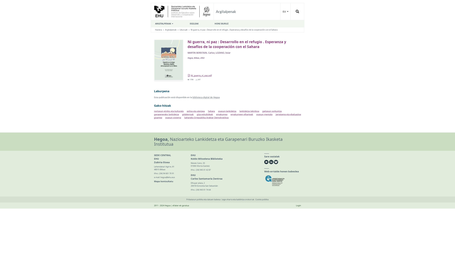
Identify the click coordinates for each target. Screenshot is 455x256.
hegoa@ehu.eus (167, 177)
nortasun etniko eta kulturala (169, 111)
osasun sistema (173, 117)
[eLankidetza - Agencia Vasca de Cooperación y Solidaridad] (282, 180)
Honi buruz (221, 23)
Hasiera (158, 29)
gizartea (158, 117)
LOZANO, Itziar (223, 52)
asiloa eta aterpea (196, 111)
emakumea (221, 114)
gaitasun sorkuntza (272, 111)
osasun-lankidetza (227, 111)
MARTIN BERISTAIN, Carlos (201, 52)
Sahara (211, 111)
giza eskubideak (205, 114)
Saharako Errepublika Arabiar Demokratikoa (206, 117)
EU (284, 11)
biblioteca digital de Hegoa (206, 97)
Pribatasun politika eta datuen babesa (203, 199)
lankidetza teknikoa (249, 111)
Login (298, 205)
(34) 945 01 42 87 (203, 170)
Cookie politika (262, 199)
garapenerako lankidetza (166, 114)
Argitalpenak (163, 23)
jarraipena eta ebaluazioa (288, 114)
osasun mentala (264, 114)
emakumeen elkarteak (242, 114)
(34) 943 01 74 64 (203, 189)
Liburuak (184, 29)
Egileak (194, 23)
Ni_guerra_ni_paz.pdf (201, 75)
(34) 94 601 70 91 (166, 173)
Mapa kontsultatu (163, 181)
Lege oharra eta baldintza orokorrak (238, 199)
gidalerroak (188, 114)
